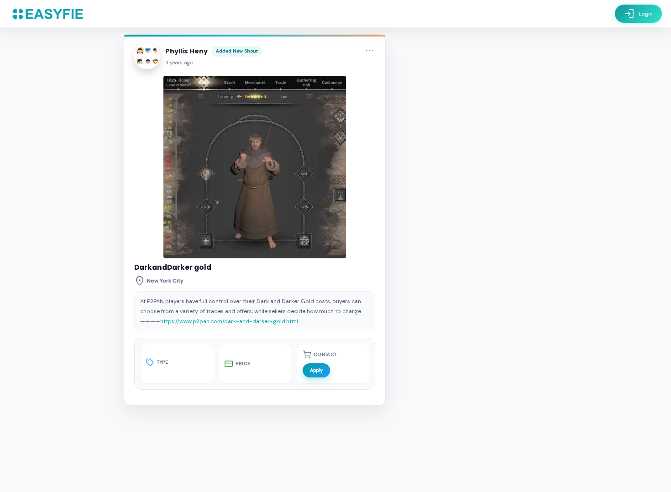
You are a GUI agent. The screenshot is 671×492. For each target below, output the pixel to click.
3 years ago (179, 62)
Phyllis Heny (186, 51)
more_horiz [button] (369, 50)
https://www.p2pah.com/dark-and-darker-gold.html (229, 321)
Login (638, 13)
